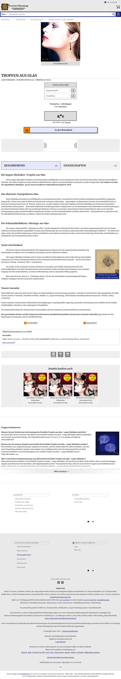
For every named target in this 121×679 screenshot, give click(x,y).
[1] (88, 521)
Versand (66, 122)
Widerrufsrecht (22, 551)
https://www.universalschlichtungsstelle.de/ (60, 618)
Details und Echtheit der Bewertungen (60, 657)
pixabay (67, 652)
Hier (100, 314)
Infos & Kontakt (110, 2)
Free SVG (42, 652)
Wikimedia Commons (92, 652)
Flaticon (24, 652)
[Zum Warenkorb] (118, 7)
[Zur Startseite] (4, 6)
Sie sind (4, 19)
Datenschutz (21, 559)
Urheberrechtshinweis (70, 631)
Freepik (35, 652)
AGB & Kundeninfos (24, 546)
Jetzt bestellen (32, 323)
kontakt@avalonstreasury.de (60, 597)
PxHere (73, 652)
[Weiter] (75, 145)
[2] (93, 521)
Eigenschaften (91, 323)
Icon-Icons (50, 652)
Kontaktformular (103, 600)
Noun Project (59, 652)
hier (8, 19)
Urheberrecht (22, 563)
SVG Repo (80, 652)
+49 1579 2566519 (89, 600)
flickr (30, 652)
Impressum (21, 567)
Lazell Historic (60, 642)
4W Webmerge (24, 674)
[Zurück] (45, 145)
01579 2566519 (65, 600)
